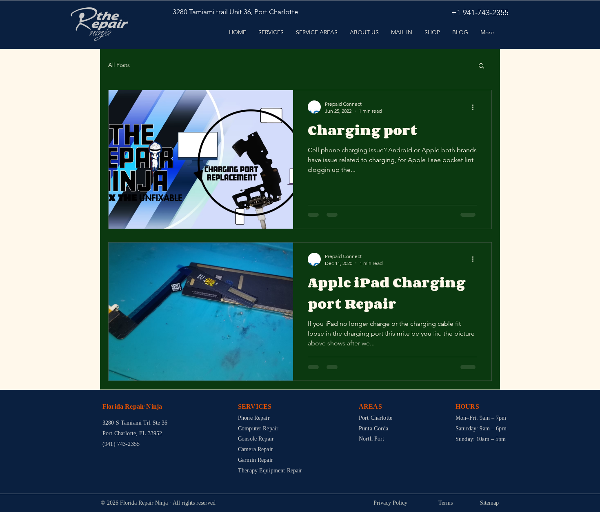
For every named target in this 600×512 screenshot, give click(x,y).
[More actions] (475, 107)
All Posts (119, 65)
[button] (481, 66)
